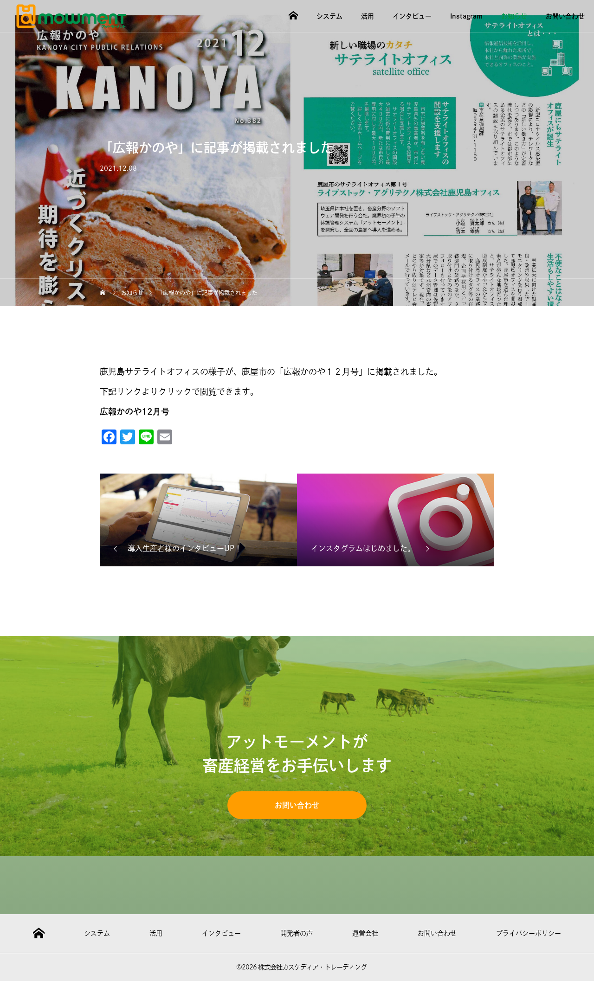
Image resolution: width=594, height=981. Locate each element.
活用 (367, 16)
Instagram (466, 16)
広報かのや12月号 (134, 411)
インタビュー (412, 16)
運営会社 (365, 933)
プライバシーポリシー (528, 933)
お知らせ (514, 16)
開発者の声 (296, 933)
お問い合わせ (565, 16)
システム (329, 16)
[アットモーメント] (71, 16)
